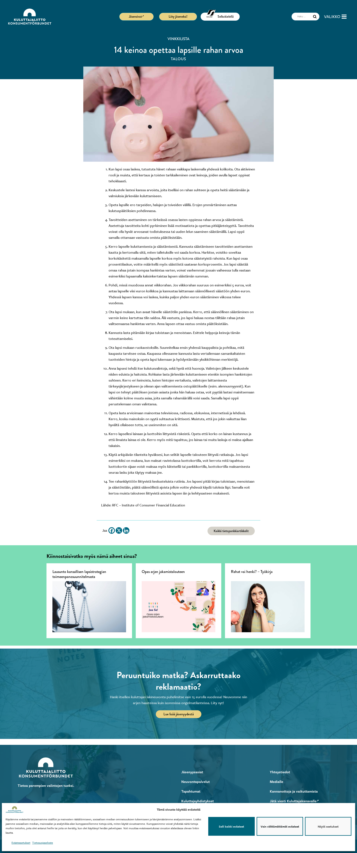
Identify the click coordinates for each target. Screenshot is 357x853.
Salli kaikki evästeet (231, 826)
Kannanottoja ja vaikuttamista (294, 791)
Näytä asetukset (328, 826)
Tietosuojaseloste (42, 843)
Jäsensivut (135, 16)
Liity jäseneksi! (178, 16)
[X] (119, 530)
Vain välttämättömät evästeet (280, 826)
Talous (178, 59)
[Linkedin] (126, 530)
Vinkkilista (178, 39)
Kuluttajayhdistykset (197, 800)
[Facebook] (111, 530)
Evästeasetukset (21, 843)
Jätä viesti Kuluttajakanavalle (293, 800)
